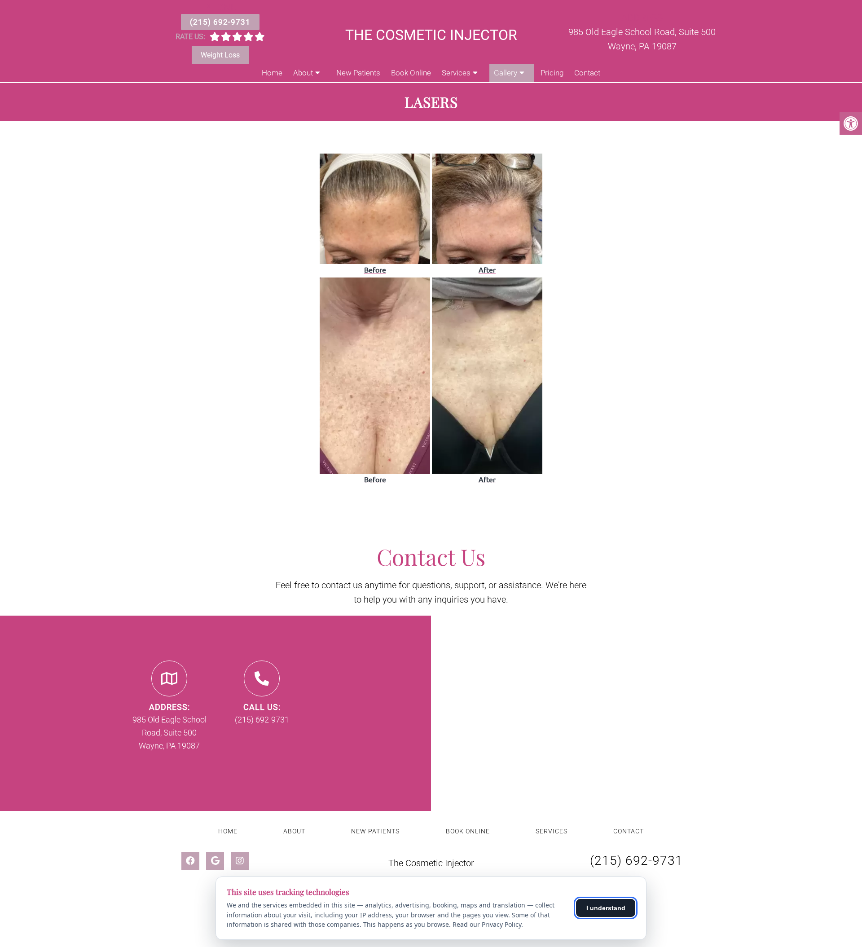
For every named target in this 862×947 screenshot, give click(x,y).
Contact (587, 72)
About (303, 72)
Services (456, 72)
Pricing (552, 72)
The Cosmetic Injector (431, 35)
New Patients (358, 72)
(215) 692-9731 (220, 22)
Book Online (411, 72)
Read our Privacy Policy (487, 924)
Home (272, 72)
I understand (605, 908)
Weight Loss (220, 55)
